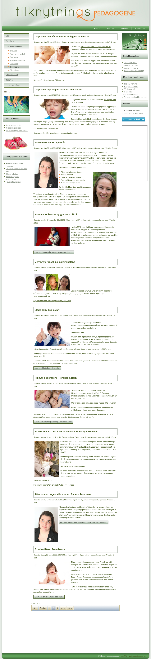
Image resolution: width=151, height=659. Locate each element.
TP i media (14, 67)
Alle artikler (14, 70)
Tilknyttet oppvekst (17, 60)
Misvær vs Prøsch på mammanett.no (55, 262)
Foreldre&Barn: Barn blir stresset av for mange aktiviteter (66, 431)
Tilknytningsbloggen (14, 46)
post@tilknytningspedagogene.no (134, 656)
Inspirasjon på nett (13, 85)
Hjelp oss (124, 28)
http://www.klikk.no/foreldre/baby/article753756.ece (53, 485)
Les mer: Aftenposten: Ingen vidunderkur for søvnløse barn (83, 522)
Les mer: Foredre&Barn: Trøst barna (49, 597)
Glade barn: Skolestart (47, 310)
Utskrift (107, 42)
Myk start (13, 51)
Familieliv (14, 64)
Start (35, 608)
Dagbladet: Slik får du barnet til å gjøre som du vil (62, 36)
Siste (70, 608)
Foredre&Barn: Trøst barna (50, 549)
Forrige (43, 608)
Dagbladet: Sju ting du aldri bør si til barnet (58, 89)
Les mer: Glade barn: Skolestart (47, 368)
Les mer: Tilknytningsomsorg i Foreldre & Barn (53, 422)
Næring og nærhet (17, 54)
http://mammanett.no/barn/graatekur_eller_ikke (52, 301)
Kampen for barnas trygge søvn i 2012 (56, 214)
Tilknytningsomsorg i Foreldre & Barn (56, 378)
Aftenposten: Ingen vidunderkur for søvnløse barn (63, 494)
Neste (63, 608)
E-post (113, 42)
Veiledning (10, 41)
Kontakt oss (140, 28)
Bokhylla (9, 80)
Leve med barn (12, 75)
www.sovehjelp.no (75, 194)
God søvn (14, 57)
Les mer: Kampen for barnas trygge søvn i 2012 (54, 252)
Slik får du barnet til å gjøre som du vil (96, 47)
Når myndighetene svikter (88, 235)
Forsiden (97, 28)
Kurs (7, 36)
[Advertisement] (56, 632)
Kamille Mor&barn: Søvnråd (50, 142)
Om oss (110, 28)
